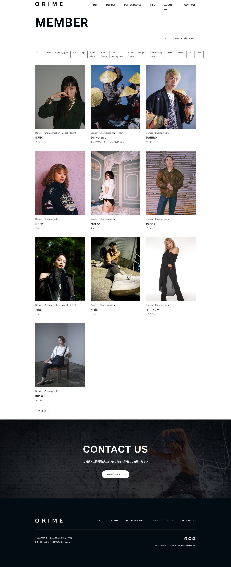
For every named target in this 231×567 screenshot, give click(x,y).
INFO (152, 4)
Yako (38, 309)
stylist (169, 52)
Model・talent (69, 133)
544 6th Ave (98, 137)
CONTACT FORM (113, 474)
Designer (142, 52)
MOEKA (95, 223)
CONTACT (189, 4)
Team (199, 52)
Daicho (150, 223)
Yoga (83, 52)
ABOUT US (157, 520)
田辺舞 (39, 396)
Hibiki (94, 309)
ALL (39, 52)
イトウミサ (152, 309)
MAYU (39, 223)
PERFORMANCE (132, 4)
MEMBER (111, 4)
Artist (75, 52)
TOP (95, 4)
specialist (180, 52)
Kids (190, 52)
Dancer (48, 52)
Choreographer (61, 52)
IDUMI (39, 137)
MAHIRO (151, 137)
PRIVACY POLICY (189, 520)
